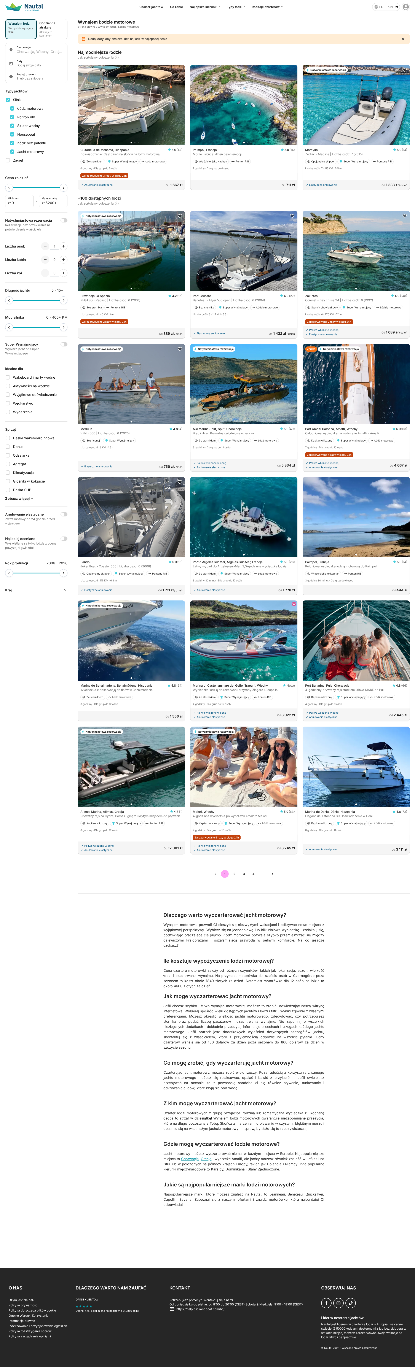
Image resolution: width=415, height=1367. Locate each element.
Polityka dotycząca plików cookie (32, 1310)
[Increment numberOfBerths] (63, 273)
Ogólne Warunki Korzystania (28, 1315)
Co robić (176, 7)
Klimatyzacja (23, 472)
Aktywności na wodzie (31, 386)
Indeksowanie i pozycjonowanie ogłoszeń (38, 1326)
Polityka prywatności (23, 1305)
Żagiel (18, 160)
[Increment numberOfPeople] (63, 246)
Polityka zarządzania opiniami (30, 1336)
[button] (131, 142)
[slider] (9, 188)
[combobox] (40, 51)
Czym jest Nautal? (21, 1300)
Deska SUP (22, 490)
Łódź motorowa (30, 108)
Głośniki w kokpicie (29, 481)
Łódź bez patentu (31, 143)
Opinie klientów (87, 1299)
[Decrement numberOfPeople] (45, 246)
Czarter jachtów (151, 7)
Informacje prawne (22, 1321)
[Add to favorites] (404, 70)
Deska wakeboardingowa (33, 438)
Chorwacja (190, 1159)
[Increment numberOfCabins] (63, 260)
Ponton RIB (26, 117)
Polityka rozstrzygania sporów (30, 1331)
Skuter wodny (28, 126)
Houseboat (26, 134)
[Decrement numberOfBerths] (45, 273)
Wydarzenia (22, 412)
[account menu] (406, 7)
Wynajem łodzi (107, 26)
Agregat (19, 464)
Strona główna (87, 26)
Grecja (206, 1159)
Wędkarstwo (23, 403)
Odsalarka (21, 455)
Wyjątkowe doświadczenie (35, 394)
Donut (18, 447)
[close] (402, 38)
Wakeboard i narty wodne (34, 377)
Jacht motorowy (30, 151)
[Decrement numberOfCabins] (45, 260)
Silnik (17, 100)
